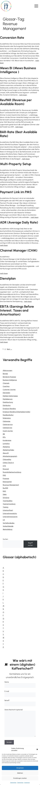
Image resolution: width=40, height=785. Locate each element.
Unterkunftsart (8, 510)
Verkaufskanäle (8, 526)
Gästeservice (7, 428)
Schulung (6, 498)
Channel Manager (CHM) (18, 250)
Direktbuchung (8, 402)
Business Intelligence (10, 380)
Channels (6, 383)
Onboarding (7, 459)
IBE (4, 434)
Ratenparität (7, 482)
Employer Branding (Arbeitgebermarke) (16, 412)
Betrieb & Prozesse (9, 377)
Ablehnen (20, 773)
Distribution (7, 405)
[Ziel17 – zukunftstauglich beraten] (6, 6)
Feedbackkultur (8, 415)
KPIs (4, 437)
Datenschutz (13, 782)
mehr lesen (23, 95)
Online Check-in (8, 463)
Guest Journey (8, 431)
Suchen (5, 539)
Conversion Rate (12, 38)
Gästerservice (8, 424)
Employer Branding (9, 409)
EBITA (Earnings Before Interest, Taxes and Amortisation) (17, 310)
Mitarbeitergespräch (10, 456)
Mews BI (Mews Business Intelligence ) (18, 70)
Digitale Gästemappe (10, 396)
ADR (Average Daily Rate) (19, 222)
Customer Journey (9, 389)
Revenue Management (11, 485)
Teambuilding (7, 501)
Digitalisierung (7, 399)
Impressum (27, 782)
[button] (37, 749)
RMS (4, 491)
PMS (4, 475)
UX (4, 520)
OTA (4, 466)
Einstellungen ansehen (20, 778)
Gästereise (6, 421)
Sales (5, 494)
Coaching (6, 386)
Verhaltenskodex (8, 523)
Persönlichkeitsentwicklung (12, 472)
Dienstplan (8, 278)
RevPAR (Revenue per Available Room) (16, 102)
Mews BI (6, 453)
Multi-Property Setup (15, 164)
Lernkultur (6, 443)
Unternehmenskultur (10, 513)
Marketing (6, 447)
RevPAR (5, 488)
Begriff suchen (30, 544)
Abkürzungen (7, 370)
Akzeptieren (20, 768)
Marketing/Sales (8, 450)
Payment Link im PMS (16, 192)
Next (9, 349)
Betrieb (5, 374)
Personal (6, 469)
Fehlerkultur (7, 418)
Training (5, 507)
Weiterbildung (7, 529)
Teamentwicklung (9, 504)
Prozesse (6, 478)
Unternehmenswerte (10, 517)
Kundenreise (7, 440)
